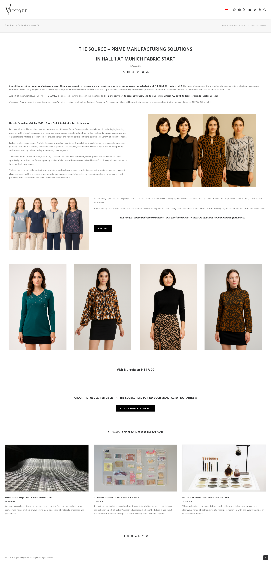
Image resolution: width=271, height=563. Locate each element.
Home (224, 25)
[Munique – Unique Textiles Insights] (16, 9)
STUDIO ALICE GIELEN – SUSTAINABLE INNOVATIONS (28, 497)
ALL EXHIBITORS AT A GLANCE (135, 408)
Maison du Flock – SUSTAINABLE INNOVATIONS (203, 497)
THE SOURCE (233, 25)
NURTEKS (102, 228)
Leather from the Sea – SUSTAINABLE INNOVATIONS (117, 497)
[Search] (264, 9)
